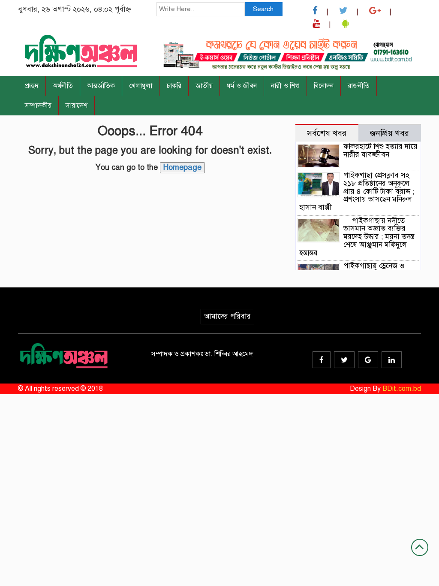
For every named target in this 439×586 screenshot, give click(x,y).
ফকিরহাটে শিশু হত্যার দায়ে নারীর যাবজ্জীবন (380, 150)
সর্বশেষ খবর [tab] (326, 133)
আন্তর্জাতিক (101, 86)
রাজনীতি (359, 86)
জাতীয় (204, 86)
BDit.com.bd (401, 388)
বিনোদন (324, 86)
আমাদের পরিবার (227, 316)
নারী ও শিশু (285, 86)
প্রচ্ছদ (32, 86)
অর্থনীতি (63, 86)
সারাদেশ (76, 105)
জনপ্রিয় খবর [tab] (389, 133)
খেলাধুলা (140, 86)
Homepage (182, 167)
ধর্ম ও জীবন (242, 86)
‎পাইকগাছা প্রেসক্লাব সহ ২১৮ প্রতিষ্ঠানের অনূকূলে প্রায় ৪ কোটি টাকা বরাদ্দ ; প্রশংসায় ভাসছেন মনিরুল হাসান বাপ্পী (356, 191)
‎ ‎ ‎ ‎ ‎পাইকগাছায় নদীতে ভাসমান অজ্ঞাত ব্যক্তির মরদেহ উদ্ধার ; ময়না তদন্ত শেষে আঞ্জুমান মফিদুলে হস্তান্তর (357, 236)
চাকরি (173, 86)
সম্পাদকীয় (38, 105)
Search (263, 9)
